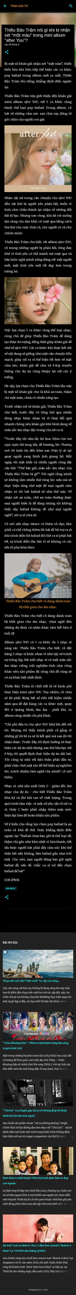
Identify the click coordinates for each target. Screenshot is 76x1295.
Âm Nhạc (11, 888)
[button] (6, 52)
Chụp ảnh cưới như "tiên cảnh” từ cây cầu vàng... (31, 980)
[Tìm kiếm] (71, 5)
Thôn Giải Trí (19, 6)
